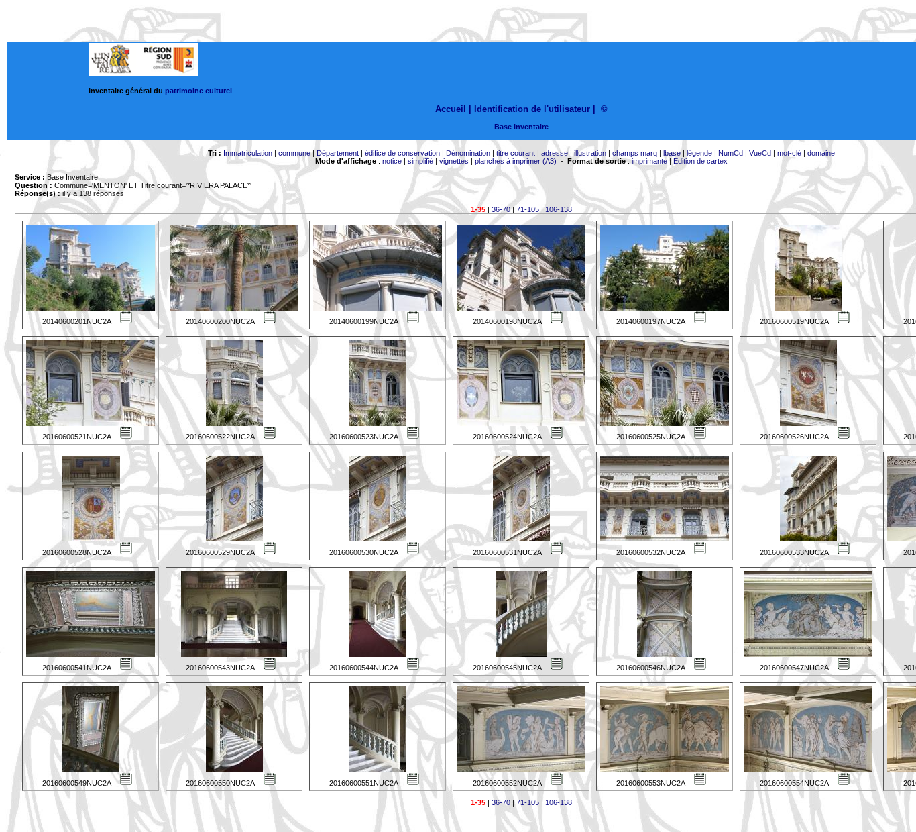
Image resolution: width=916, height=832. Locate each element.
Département (338, 153)
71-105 (527, 209)
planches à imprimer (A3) (516, 161)
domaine (821, 153)
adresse (554, 153)
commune (294, 153)
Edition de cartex (700, 161)
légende (699, 153)
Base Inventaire (521, 127)
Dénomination (468, 153)
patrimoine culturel (198, 91)
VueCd (760, 153)
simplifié (420, 161)
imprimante (649, 161)
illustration (590, 153)
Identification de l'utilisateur (532, 109)
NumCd (730, 153)
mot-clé (789, 153)
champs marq (634, 153)
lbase (672, 153)
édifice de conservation (402, 153)
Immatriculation (247, 153)
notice (392, 161)
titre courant (515, 153)
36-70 (501, 209)
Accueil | (453, 109)
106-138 (558, 209)
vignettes (454, 161)
